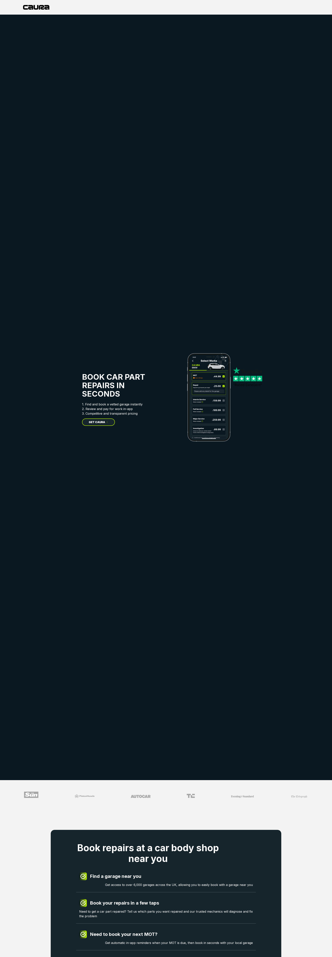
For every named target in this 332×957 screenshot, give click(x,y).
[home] (36, 7)
